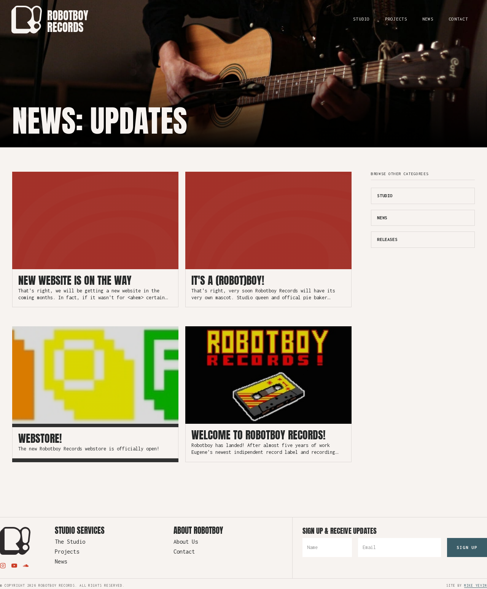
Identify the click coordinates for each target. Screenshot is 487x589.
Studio (361, 18)
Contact (458, 18)
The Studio (70, 542)
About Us (185, 542)
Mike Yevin (475, 585)
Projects (396, 18)
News (427, 18)
